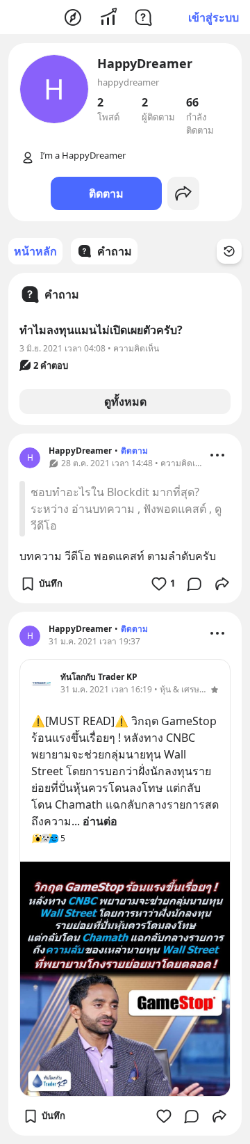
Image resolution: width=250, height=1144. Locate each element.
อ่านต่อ (100, 821)
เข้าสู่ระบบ (213, 17)
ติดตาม (106, 193)
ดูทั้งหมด (125, 401)
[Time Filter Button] (229, 251)
